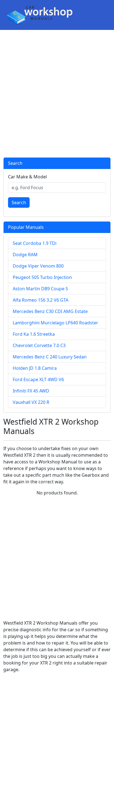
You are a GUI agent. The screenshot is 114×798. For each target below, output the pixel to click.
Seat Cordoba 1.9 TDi (34, 243)
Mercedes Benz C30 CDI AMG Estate (50, 311)
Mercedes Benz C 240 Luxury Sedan (50, 357)
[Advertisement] (57, 94)
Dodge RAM (25, 255)
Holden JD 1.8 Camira (35, 368)
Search (19, 202)
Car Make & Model (27, 177)
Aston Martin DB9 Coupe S (40, 289)
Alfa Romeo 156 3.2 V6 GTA (40, 300)
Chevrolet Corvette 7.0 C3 (39, 345)
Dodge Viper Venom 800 (38, 266)
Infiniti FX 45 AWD (31, 391)
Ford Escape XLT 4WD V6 (38, 379)
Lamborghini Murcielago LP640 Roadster (55, 323)
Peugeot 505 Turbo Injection (42, 277)
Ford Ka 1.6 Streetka (34, 334)
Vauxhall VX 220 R (31, 402)
